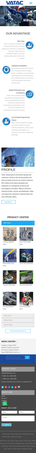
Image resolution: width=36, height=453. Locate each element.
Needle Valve (26, 446)
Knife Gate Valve (31, 443)
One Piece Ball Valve (25, 285)
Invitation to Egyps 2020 (8, 345)
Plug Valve (12, 443)
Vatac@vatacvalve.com (8, 373)
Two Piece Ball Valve (9, 285)
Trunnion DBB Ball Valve (8, 243)
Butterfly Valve (20, 443)
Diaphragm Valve (7, 446)
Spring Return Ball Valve (8, 264)
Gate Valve (7, 315)
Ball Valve (7, 223)
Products (4, 400)
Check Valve (8, 325)
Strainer (10, 449)
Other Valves (18, 449)
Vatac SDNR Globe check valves (11, 352)
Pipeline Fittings (27, 449)
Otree (32, 436)
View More (8, 202)
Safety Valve (17, 446)
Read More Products (18, 331)
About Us (4, 398)
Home (3, 396)
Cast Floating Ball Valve (24, 308)
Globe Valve (8, 320)
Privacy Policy (6, 436)
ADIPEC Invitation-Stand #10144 (11, 347)
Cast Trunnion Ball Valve (25, 243)
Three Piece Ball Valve (26, 263)
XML (20, 436)
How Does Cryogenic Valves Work (11, 350)
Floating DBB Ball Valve (8, 308)
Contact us (4, 405)
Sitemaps (14, 436)
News (3, 402)
